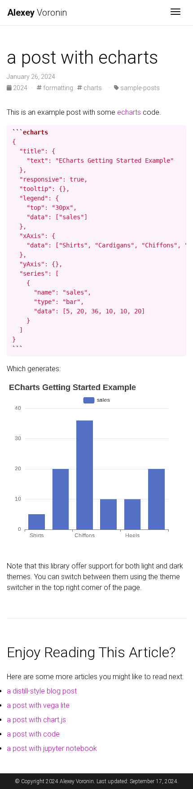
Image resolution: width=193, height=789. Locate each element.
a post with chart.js (36, 719)
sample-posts (139, 87)
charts (92, 87)
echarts (129, 112)
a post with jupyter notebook (52, 748)
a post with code (33, 734)
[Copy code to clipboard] (179, 132)
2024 (20, 87)
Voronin (37, 12)
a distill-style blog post (42, 691)
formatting (57, 87)
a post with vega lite (38, 705)
